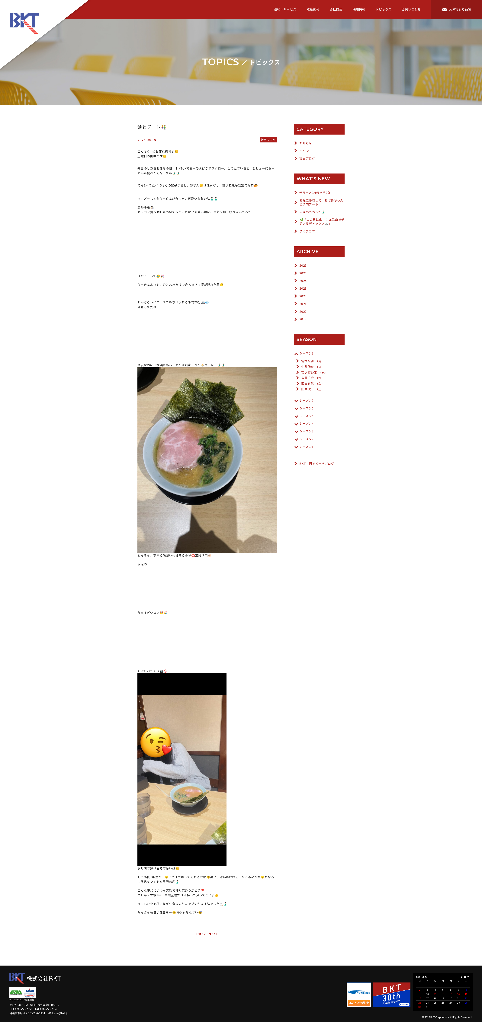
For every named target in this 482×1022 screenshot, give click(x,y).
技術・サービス (285, 9)
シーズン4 (306, 423)
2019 (303, 319)
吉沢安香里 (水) (313, 372)
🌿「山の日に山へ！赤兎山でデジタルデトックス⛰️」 (321, 221)
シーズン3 (306, 431)
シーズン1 (306, 447)
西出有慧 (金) (312, 383)
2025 (303, 273)
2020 (303, 312)
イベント (305, 151)
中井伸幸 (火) (312, 367)
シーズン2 (306, 439)
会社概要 (336, 9)
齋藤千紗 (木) (312, 378)
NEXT (213, 933)
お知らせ (305, 143)
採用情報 (359, 9)
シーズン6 (306, 408)
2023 (303, 288)
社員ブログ (307, 158)
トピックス (383, 9)
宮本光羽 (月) (312, 361)
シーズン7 (306, 401)
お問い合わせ (411, 9)
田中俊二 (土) (312, 389)
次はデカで (307, 231)
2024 (303, 281)
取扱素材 (313, 9)
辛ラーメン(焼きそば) (314, 193)
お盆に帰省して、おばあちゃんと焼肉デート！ (321, 202)
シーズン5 (306, 416)
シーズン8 (306, 353)
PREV (201, 933)
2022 (303, 296)
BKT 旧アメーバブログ (316, 464)
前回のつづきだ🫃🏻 (312, 212)
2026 (303, 265)
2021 (303, 304)
